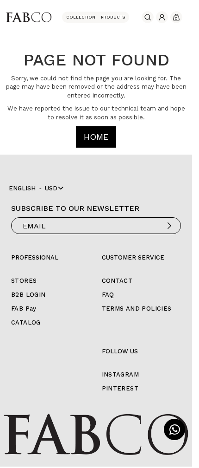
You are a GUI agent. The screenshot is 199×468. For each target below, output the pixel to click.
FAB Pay (24, 308)
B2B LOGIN (28, 294)
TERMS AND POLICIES (137, 308)
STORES (24, 280)
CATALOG (26, 322)
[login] (162, 17)
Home (96, 137)
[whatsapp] (174, 429)
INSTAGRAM (120, 374)
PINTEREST (120, 388)
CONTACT (117, 280)
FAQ (108, 294)
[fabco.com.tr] (29, 16)
